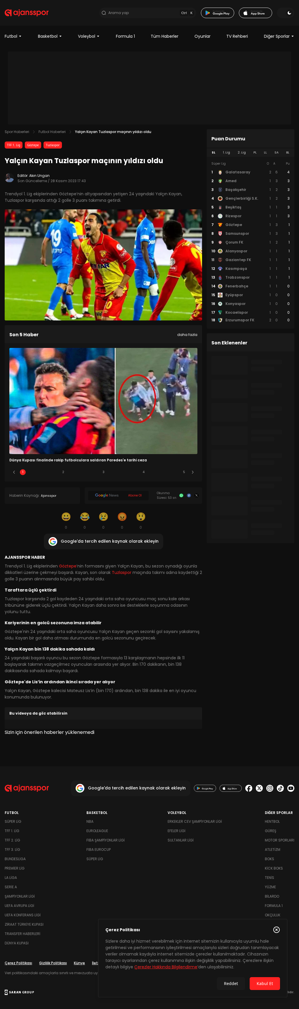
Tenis (269, 877)
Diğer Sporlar (277, 36)
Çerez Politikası (18, 962)
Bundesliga (15, 858)
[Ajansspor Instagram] (269, 788)
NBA (89, 821)
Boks (269, 858)
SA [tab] (276, 152)
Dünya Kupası (17, 943)
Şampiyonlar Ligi (20, 896)
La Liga (11, 877)
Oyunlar (202, 36)
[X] (196, 496)
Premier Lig (15, 868)
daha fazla (187, 334)
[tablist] (250, 153)
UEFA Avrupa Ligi (19, 905)
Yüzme (270, 886)
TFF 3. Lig (12, 849)
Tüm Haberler (164, 36)
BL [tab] (287, 152)
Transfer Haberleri (22, 933)
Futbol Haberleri (52, 131)
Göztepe (33, 145)
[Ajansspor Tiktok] (280, 788)
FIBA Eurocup (98, 849)
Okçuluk (272, 915)
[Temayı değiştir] (285, 13)
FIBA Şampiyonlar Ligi (105, 840)
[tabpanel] (250, 242)
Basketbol (48, 36)
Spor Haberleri (17, 131)
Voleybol (86, 36)
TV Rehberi (237, 36)
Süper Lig (13, 821)
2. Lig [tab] (242, 152)
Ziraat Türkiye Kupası (24, 924)
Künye (79, 962)
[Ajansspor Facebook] (248, 788)
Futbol (11, 36)
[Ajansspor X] (259, 788)
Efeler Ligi (176, 830)
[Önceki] (14, 472)
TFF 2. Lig (12, 840)
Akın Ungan (39, 175)
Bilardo (272, 896)
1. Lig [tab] (226, 152)
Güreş (270, 830)
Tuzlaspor (53, 145)
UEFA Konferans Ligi (23, 915)
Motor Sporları (279, 840)
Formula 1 (125, 36)
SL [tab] (213, 152)
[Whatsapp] (181, 496)
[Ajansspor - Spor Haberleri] (26, 12)
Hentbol (272, 821)
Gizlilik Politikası (53, 962)
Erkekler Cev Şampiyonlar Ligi (195, 821)
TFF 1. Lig (13, 145)
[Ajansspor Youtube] (290, 788)
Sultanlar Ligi (181, 840)
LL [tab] (265, 152)
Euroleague (97, 830)
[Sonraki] (192, 472)
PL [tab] (255, 152)
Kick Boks (274, 868)
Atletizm (272, 849)
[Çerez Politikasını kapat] (276, 929)
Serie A (11, 886)
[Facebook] (189, 496)
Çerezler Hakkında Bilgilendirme (165, 967)
